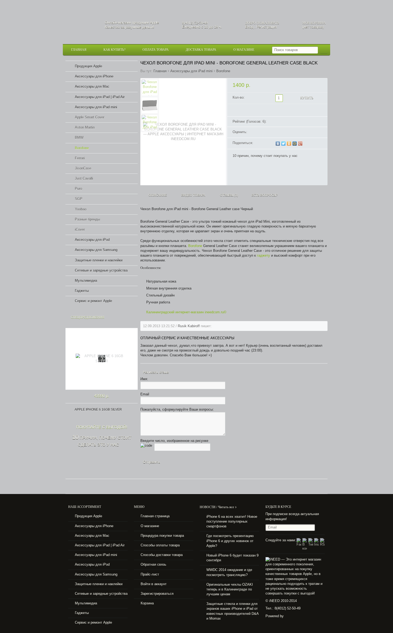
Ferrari (80, 158)
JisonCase (83, 168)
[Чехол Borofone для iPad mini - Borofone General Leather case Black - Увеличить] (183, 131)
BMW (79, 138)
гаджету (263, 255)
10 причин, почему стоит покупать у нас (265, 156)
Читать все (227, 507)
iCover (80, 229)
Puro (78, 189)
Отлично (294, 132)
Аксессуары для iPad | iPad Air (100, 97)
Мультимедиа (86, 281)
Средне (286, 132)
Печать (306, 144)
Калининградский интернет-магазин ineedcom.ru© (187, 312)
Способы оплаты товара (160, 545)
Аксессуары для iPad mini (191, 71)
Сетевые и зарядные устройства (101, 270)
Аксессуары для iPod (92, 240)
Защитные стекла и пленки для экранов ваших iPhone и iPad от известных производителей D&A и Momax (232, 611)
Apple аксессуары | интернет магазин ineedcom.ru (82, 22)
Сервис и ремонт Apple (93, 301)
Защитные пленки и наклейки (98, 260)
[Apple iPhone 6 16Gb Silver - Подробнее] (102, 359)
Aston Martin (85, 127)
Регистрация (267, 27)
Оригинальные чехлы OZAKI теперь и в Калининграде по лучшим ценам (229, 589)
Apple (154, 23)
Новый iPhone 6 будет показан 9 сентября (232, 557)
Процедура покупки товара (162, 536)
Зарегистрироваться (157, 594)
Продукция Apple (88, 66)
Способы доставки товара (162, 555)
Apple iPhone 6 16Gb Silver (98, 409)
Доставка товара (201, 50)
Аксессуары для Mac (92, 86)
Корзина (147, 603)
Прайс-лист (150, 574)
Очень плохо (278, 132)
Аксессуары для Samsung (96, 250)
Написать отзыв (156, 372)
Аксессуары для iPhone (94, 76)
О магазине (243, 50)
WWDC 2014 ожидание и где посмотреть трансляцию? (229, 572)
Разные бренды (87, 219)
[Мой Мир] (295, 143)
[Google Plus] (300, 143)
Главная (78, 50)
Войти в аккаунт (154, 584)
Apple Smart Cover (89, 117)
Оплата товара (155, 50)
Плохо (282, 132)
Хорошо (290, 132)
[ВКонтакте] (278, 143)
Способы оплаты (197, 486)
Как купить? (114, 50)
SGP (78, 199)
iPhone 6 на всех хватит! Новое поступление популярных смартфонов (231, 521)
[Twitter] (283, 143)
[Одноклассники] (289, 143)
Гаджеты (82, 291)
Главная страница (155, 516)
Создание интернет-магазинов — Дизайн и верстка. (288, 616)
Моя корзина (314, 23)
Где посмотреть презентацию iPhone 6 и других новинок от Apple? (230, 540)
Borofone (223, 71)
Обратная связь (153, 564)
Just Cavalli (84, 178)
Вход (249, 27)
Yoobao (80, 209)
